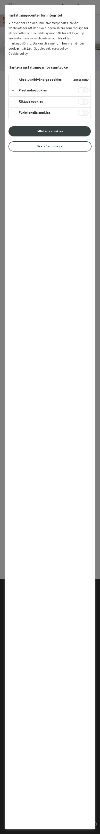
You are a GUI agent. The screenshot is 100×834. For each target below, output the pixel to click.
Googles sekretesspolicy (51, 48)
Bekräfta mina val (50, 146)
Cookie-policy (18, 53)
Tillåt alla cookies (49, 131)
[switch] (83, 90)
